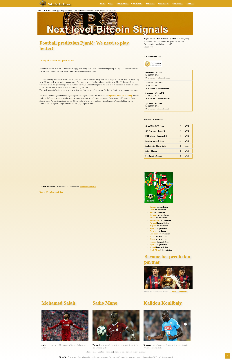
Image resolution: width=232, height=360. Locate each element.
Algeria (152, 228)
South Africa (155, 250)
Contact (189, 3)
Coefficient (136, 3)
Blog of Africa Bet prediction (57, 60)
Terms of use (119, 352)
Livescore (149, 3)
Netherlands (154, 220)
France (152, 218)
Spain (152, 210)
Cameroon (154, 234)
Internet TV (162, 3)
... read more (178, 291)
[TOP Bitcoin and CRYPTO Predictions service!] (115, 23)
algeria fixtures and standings (120, 96)
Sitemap (142, 352)
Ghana (152, 239)
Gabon (152, 237)
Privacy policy (131, 352)
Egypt (152, 231)
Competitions (121, 3)
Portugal (153, 223)
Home (101, 3)
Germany (153, 215)
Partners (109, 352)
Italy (151, 212)
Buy (110, 3)
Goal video (177, 3)
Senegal (153, 247)
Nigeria (152, 245)
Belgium (153, 226)
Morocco (153, 242)
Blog (94, 352)
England (153, 207)
